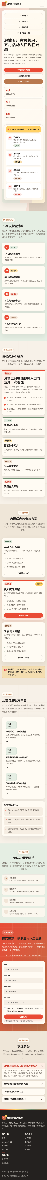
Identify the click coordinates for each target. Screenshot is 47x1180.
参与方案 (25, 27)
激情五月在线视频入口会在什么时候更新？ (20, 1066)
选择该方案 (23, 615)
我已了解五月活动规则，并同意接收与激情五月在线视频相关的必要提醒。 (25, 1009)
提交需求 (24, 1016)
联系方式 (7, 975)
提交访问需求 (24, 70)
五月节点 (25, 15)
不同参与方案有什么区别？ (14, 1091)
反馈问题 (5, 1163)
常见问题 (28, 1138)
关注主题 (7, 986)
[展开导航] (42, 4)
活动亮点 (25, 21)
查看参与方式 (23, 573)
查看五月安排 (24, 75)
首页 (3, 1138)
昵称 (5, 964)
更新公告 (28, 1142)
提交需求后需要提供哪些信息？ (16, 1084)
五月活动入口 (25, 33)
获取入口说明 (23, 657)
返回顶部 (28, 1149)
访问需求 (7, 997)
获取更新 (5, 1159)
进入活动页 (24, 81)
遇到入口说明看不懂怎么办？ (15, 1099)
